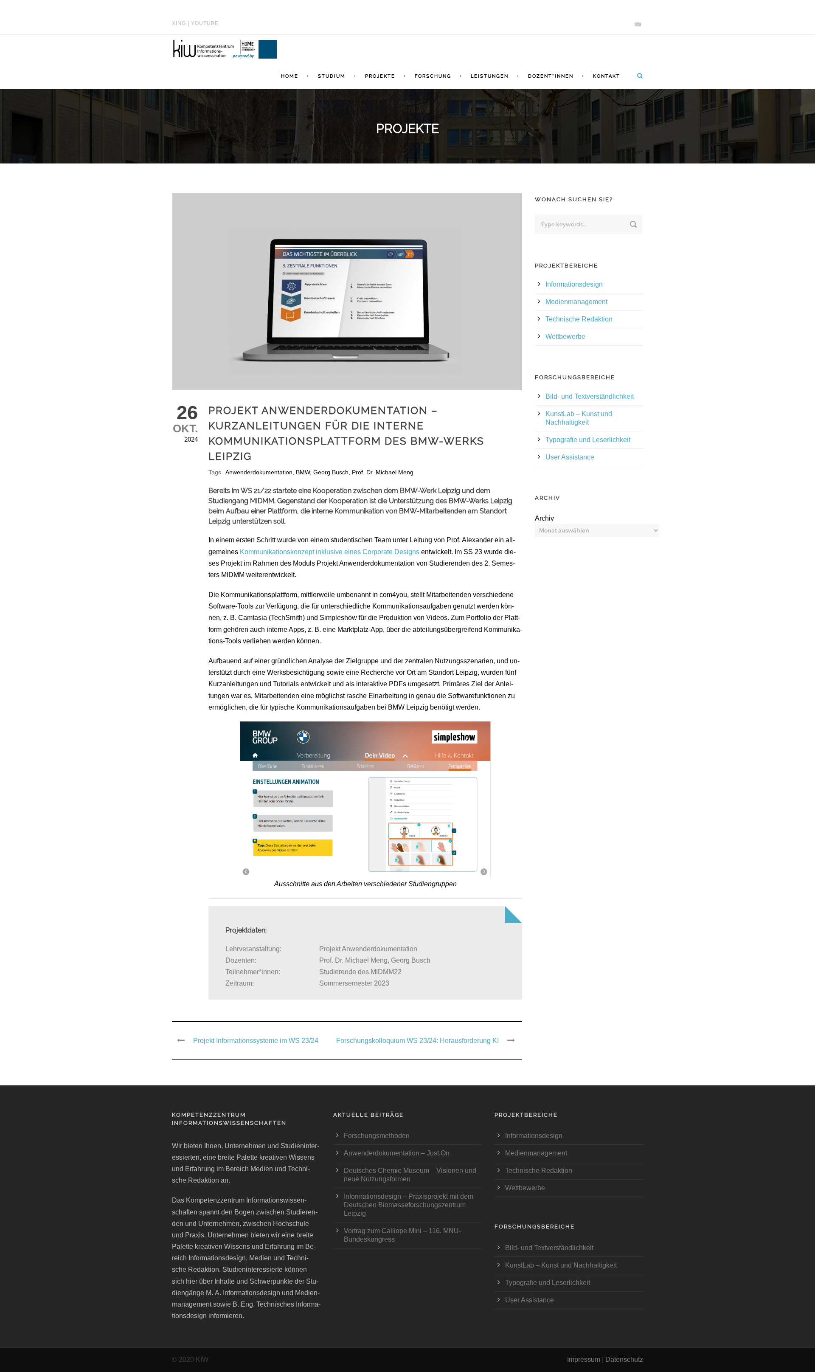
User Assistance (569, 457)
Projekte (380, 76)
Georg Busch (330, 472)
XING (179, 23)
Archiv (544, 518)
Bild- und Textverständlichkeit (589, 396)
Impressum (583, 1359)
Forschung (433, 76)
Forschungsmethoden (377, 1135)
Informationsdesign (574, 284)
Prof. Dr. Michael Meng (382, 472)
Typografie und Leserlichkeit (587, 439)
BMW (303, 472)
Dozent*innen (550, 76)
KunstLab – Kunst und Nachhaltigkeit (561, 1265)
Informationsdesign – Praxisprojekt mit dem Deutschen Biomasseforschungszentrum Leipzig (408, 1205)
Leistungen (490, 76)
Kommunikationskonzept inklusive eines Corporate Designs (329, 551)
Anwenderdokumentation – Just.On (397, 1153)
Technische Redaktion (579, 319)
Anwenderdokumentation (258, 472)
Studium (332, 76)
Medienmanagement (576, 301)
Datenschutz (624, 1359)
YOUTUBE (205, 23)
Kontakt (606, 76)
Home (289, 76)
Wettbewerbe (565, 336)
